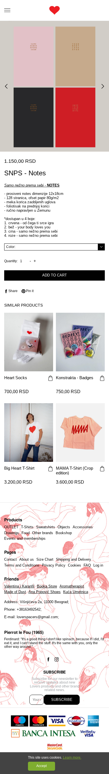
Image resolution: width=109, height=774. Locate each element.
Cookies (74, 565)
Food (26, 533)
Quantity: (11, 261)
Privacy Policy (53, 565)
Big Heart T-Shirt (19, 468)
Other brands (42, 533)
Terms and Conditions (21, 565)
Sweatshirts (45, 527)
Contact (10, 560)
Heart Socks (15, 378)
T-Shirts (27, 527)
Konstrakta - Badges (74, 378)
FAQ (87, 565)
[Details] (50, 379)
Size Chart (44, 560)
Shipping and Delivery (73, 560)
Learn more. (72, 757)
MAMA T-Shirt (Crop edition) (74, 470)
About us (26, 560)
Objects (64, 527)
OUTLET (11, 527)
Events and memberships (25, 539)
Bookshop (64, 533)
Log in (98, 565)
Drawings (11, 533)
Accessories (83, 527)
